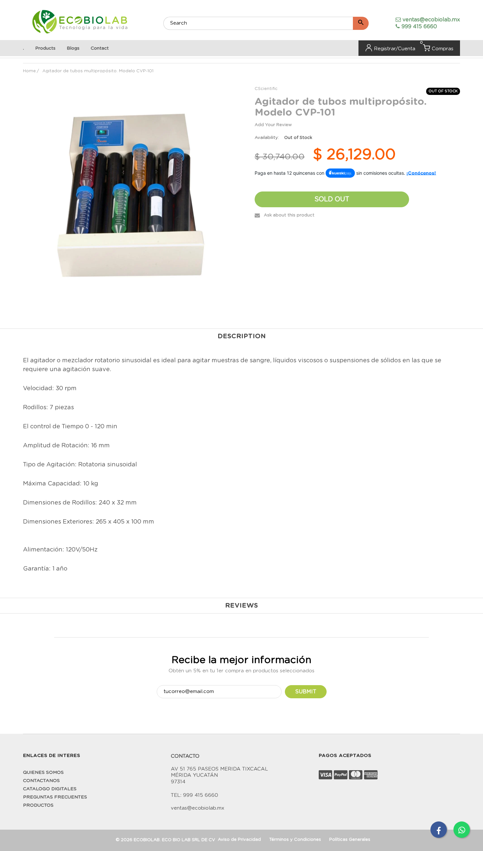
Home (29, 71)
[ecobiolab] (79, 22)
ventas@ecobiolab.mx (431, 19)
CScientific (266, 89)
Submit (305, 691)
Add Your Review (273, 125)
